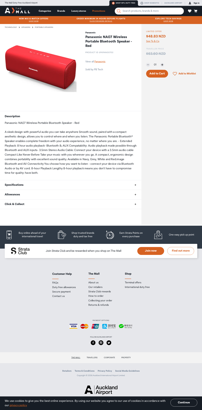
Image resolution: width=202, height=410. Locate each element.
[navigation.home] (17, 11)
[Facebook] (93, 342)
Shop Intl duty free (125, 3)
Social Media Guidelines (127, 371)
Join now (151, 250)
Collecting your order (100, 300)
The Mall (75, 358)
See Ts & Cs (152, 41)
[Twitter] (109, 342)
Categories (45, 11)
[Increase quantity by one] (162, 65)
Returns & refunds (98, 305)
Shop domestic (151, 3)
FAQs (55, 282)
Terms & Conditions (85, 371)
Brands (61, 11)
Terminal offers (133, 282)
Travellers (92, 358)
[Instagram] (101, 342)
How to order (96, 296)
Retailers (66, 371)
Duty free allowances (64, 287)
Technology (11, 27)
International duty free (137, 287)
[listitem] (29, 235)
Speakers (25, 27)
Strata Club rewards (99, 291)
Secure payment (61, 291)
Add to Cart (157, 73)
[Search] (119, 11)
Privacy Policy (105, 371)
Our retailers (95, 287)
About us (93, 282)
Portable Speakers (44, 27)
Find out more (181, 250)
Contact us (58, 296)
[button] (189, 11)
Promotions (98, 11)
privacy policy (18, 405)
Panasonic (100, 61)
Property (126, 358)
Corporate (109, 358)
